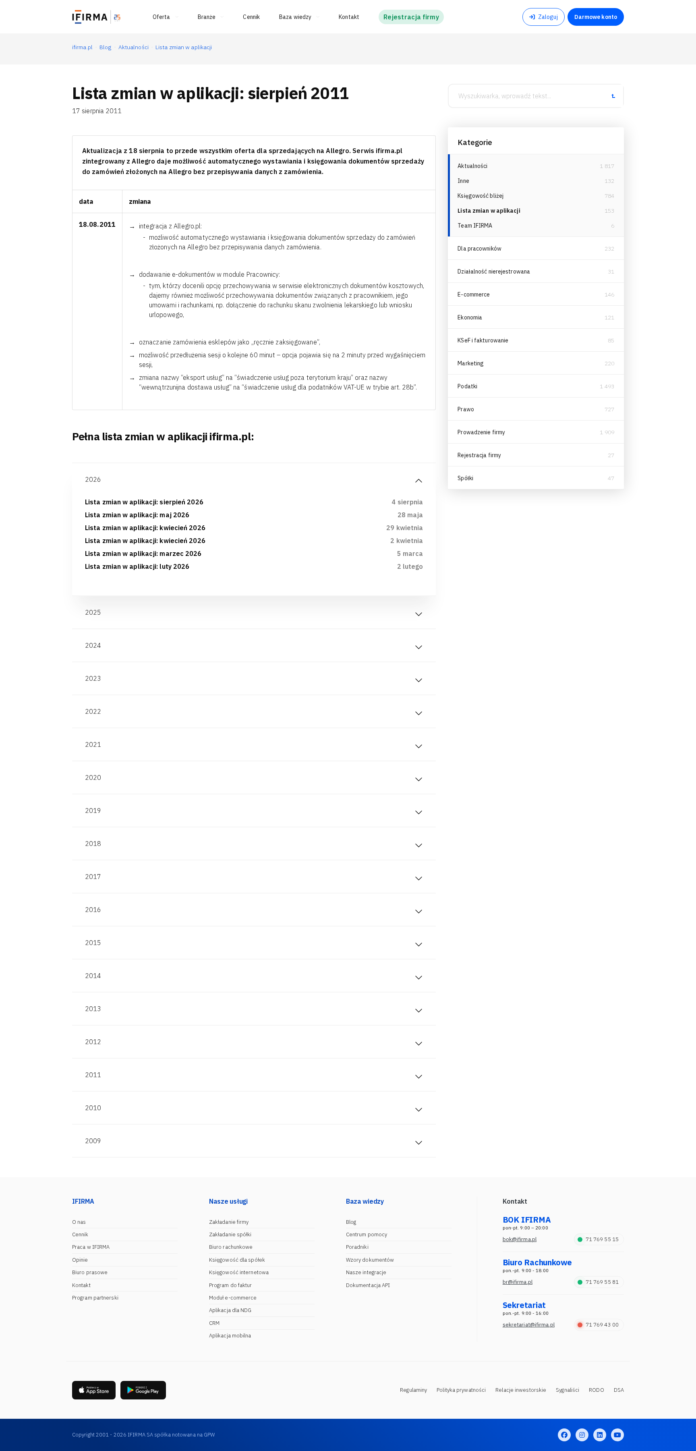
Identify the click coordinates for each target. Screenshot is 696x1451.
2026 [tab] (93, 479)
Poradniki (357, 1247)
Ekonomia (470, 317)
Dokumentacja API (368, 1285)
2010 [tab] (93, 1108)
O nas (79, 1222)
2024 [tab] (93, 645)
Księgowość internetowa (239, 1272)
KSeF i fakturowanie (483, 340)
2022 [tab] (93, 711)
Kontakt (81, 1285)
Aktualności (472, 166)
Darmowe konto (595, 17)
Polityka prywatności (461, 1390)
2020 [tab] (93, 777)
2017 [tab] (93, 876)
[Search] (613, 96)
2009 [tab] (93, 1141)
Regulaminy (413, 1390)
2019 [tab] (93, 810)
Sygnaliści (567, 1390)
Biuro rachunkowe (231, 1247)
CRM (214, 1323)
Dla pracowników (479, 248)
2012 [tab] (93, 1042)
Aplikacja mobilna (230, 1335)
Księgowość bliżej (480, 195)
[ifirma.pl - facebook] (564, 1434)
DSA (619, 1390)
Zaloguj (548, 17)
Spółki (465, 478)
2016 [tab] (93, 909)
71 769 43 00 (602, 1324)
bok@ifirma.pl (519, 1239)
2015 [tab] (93, 942)
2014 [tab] (93, 975)
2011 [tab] (93, 1075)
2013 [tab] (93, 1008)
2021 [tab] (93, 744)
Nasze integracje (366, 1272)
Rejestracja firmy (479, 455)
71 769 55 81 (602, 1282)
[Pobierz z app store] (94, 1390)
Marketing (471, 363)
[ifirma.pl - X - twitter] (582, 1434)
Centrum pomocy (366, 1234)
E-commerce (474, 294)
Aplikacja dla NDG (230, 1310)
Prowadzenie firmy (481, 432)
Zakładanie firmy (229, 1222)
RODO (596, 1390)
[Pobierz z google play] (143, 1390)
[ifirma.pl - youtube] (617, 1434)
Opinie (80, 1259)
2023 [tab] (93, 678)
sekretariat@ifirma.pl (529, 1324)
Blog (351, 1222)
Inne (463, 180)
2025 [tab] (93, 612)
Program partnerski (95, 1297)
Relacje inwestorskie (520, 1390)
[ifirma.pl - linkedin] (599, 1434)
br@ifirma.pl (517, 1282)
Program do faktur (230, 1285)
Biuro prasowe (90, 1272)
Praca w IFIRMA (91, 1247)
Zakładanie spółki (230, 1234)
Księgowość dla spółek (237, 1259)
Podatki (467, 386)
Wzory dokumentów (370, 1259)
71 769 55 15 (602, 1239)
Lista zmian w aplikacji (489, 210)
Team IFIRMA (475, 225)
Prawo (466, 409)
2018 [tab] (93, 843)
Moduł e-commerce (233, 1297)
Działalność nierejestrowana (494, 271)
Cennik (80, 1234)
